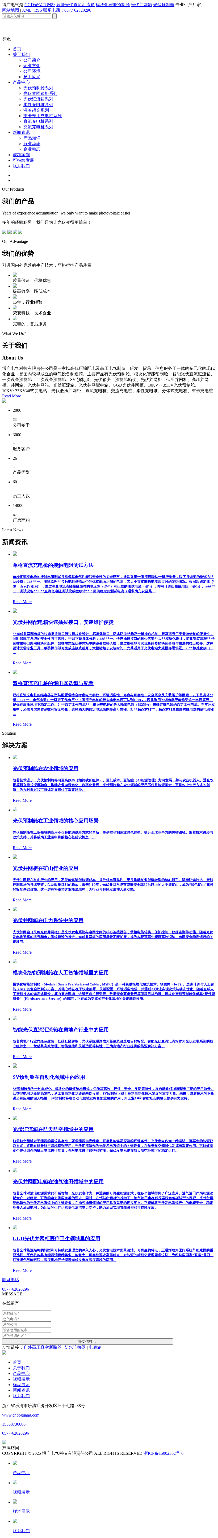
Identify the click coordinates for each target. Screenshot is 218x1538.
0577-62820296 (15, 1433)
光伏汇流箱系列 (38, 99)
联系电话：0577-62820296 (67, 10)
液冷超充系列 (36, 110)
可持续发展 (23, 160)
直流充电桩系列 (38, 121)
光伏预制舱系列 (38, 88)
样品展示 (21, 1384)
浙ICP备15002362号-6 (163, 1453)
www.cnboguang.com (20, 1415)
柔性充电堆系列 (38, 104)
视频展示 (21, 1379)
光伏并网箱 (141, 4)
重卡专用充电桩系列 (42, 115)
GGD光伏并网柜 (39, 4)
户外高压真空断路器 (42, 1347)
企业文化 (31, 65)
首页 (17, 49)
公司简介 (31, 60)
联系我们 (21, 166)
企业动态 (31, 149)
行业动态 (31, 143)
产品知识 (31, 138)
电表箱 (95, 1347)
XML (26, 10)
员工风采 (31, 77)
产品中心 (21, 82)
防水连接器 (75, 1347)
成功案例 (21, 154)
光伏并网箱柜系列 (40, 93)
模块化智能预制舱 (113, 4)
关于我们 (21, 54)
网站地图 (10, 10)
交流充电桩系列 (38, 127)
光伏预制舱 (163, 4)
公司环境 (31, 71)
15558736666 (14, 1424)
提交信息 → (87, 1341)
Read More (11, 396)
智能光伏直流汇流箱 (75, 4)
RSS (38, 10)
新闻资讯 (21, 132)
